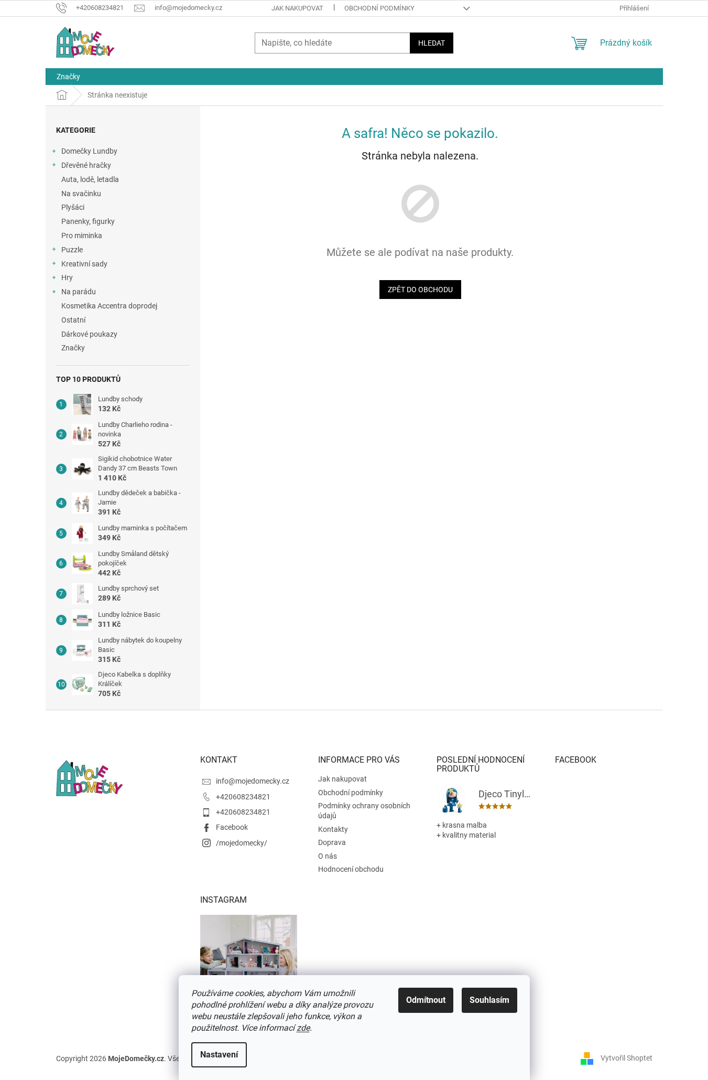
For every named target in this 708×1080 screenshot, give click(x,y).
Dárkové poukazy (89, 334)
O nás (327, 856)
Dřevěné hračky (86, 165)
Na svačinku (81, 193)
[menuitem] (68, 76)
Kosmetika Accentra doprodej (109, 306)
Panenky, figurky (88, 221)
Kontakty (333, 829)
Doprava (332, 842)
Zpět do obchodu (420, 289)
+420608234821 (243, 797)
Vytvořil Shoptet (626, 1058)
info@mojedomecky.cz (252, 781)
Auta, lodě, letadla (90, 179)
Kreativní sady (84, 264)
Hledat (431, 43)
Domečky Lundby (89, 151)
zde (303, 1028)
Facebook (232, 827)
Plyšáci (72, 207)
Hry (67, 277)
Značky (73, 348)
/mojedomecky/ (241, 843)
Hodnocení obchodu (351, 869)
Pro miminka (81, 235)
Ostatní (73, 320)
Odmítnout (425, 1000)
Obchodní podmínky (379, 8)
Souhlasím (489, 1000)
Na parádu (78, 291)
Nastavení (219, 1055)
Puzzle (72, 249)
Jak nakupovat (297, 8)
